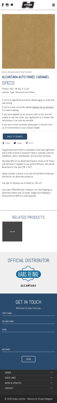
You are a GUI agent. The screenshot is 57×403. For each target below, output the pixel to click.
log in (40, 99)
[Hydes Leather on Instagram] (7, 5)
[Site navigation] (53, 4)
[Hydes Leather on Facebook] (3, 4)
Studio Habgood (45, 398)
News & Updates (13, 382)
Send (28, 359)
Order (8, 372)
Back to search (15, 136)
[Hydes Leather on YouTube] (12, 5)
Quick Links (10, 377)
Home (4, 72)
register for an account (43, 107)
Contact (9, 388)
